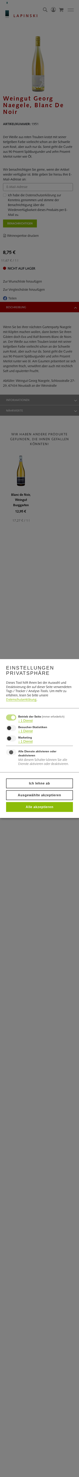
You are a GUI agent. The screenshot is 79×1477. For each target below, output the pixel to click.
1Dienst (25, 720)
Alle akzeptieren (39, 806)
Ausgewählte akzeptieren (39, 795)
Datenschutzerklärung (21, 699)
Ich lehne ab (39, 783)
